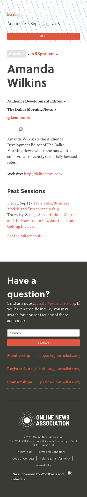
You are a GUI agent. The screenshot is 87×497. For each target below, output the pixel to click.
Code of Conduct (23, 458)
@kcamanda (18, 117)
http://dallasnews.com (43, 173)
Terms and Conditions (51, 452)
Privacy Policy (24, 452)
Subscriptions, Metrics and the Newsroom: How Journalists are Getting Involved (42, 220)
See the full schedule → (26, 235)
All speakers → (45, 53)
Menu (43, 36)
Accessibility (43, 465)
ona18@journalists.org (55, 303)
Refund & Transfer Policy (55, 458)
